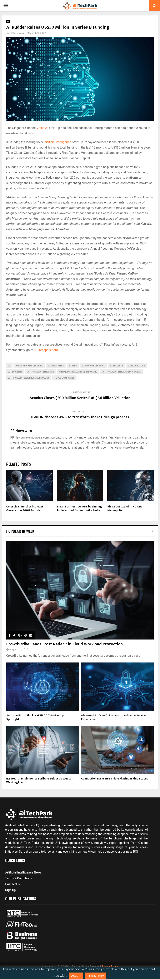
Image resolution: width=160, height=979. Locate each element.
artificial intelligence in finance (121, 372)
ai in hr (73, 366)
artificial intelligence (58, 142)
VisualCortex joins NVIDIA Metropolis (124, 508)
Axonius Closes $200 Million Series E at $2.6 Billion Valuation (80, 398)
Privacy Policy (96, 975)
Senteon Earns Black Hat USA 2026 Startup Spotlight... (35, 717)
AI (8, 21)
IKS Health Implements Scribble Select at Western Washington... (40, 780)
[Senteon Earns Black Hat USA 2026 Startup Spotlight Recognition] (42, 686)
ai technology (136, 366)
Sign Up (10, 890)
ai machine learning (93, 366)
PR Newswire (17, 33)
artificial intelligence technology (28, 378)
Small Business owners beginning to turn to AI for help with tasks (79, 508)
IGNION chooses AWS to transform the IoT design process (80, 417)
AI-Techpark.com (46, 350)
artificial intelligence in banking (78, 372)
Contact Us (12, 884)
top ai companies (64, 378)
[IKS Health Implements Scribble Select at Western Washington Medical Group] (42, 750)
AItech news (15, 372)
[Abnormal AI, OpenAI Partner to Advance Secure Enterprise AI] (117, 686)
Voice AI (42, 128)
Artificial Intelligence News (23, 872)
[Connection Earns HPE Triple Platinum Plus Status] (117, 750)
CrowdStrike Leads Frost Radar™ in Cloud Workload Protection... (65, 644)
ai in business (56, 366)
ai (9, 366)
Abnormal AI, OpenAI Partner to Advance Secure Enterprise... (113, 717)
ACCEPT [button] (76, 975)
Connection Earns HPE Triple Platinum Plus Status (114, 778)
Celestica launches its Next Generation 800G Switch (24, 508)
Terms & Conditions (18, 878)
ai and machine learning (29, 366)
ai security (116, 366)
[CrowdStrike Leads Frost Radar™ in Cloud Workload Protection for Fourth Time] (80, 590)
